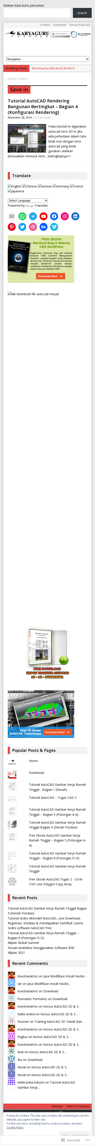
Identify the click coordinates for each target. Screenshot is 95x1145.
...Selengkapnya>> (58, 156)
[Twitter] (22, 227)
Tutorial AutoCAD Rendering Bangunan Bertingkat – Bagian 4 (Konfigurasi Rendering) (43, 106)
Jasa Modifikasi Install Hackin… (65, 976)
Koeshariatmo (27, 976)
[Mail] (12, 216)
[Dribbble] (33, 227)
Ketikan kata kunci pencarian (23, 5)
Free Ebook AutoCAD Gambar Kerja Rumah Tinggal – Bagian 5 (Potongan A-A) (57, 840)
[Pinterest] (12, 227)
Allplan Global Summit (23, 943)
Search (82, 13)
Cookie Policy (15, 1127)
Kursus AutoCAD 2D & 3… (62, 1006)
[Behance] (44, 227)
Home (33, 761)
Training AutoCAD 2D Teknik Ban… (59, 1021)
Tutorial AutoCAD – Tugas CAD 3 (52, 797)
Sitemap (57, 1106)
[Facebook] (54, 216)
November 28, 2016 (20, 117)
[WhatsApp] (22, 216)
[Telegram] (33, 216)
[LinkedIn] (75, 216)
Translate (41, 205)
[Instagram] (65, 216)
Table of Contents (78, 1106)
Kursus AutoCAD (80, 25)
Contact (45, 25)
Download (59, 25)
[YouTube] (44, 216)
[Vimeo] (54, 227)
